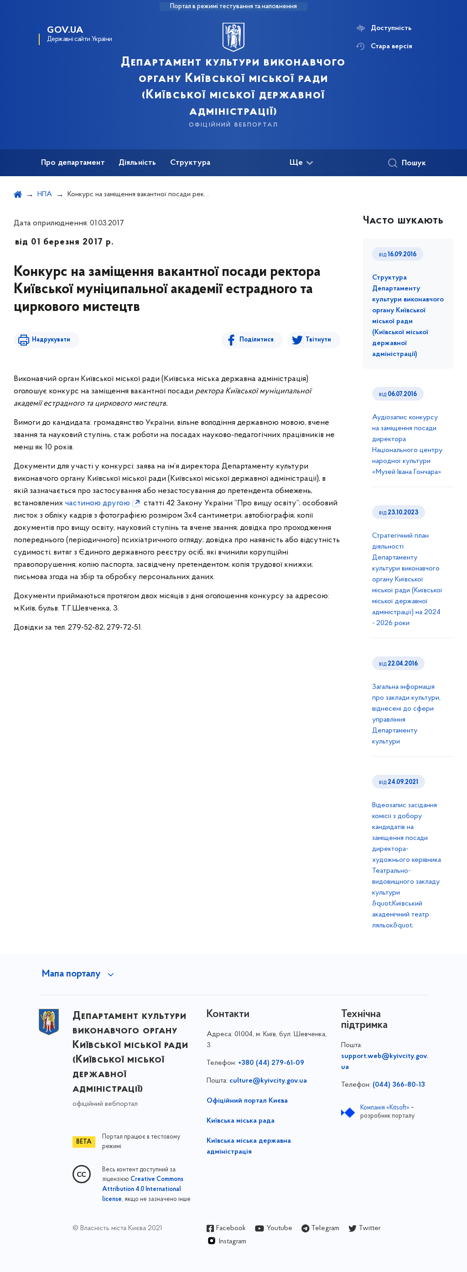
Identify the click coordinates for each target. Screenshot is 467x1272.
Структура (190, 163)
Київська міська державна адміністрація (249, 1146)
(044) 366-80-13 (399, 1085)
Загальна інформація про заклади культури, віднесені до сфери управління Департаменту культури (406, 714)
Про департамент (73, 163)
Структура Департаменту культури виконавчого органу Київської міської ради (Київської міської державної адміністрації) (408, 316)
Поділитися (256, 339)
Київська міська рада (241, 1120)
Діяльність (137, 163)
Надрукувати (51, 339)
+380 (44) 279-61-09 (271, 1063)
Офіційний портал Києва (247, 1100)
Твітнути (318, 339)
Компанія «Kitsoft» (385, 1107)
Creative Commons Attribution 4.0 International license (142, 1189)
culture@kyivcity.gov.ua (268, 1080)
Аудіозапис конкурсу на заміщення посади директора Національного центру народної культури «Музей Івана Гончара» (407, 445)
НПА (44, 194)
